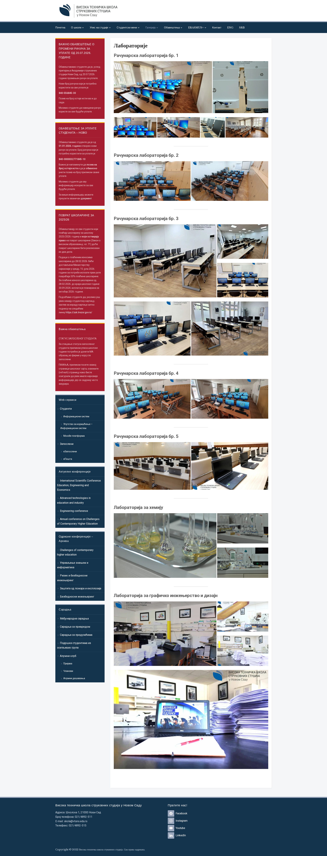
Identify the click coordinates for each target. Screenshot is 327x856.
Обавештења (172, 27)
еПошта (67, 459)
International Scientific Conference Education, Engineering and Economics (79, 485)
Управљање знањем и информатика (72, 565)
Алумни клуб (68, 656)
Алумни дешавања (74, 678)
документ (86, 198)
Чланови (68, 671)
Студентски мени (127, 27)
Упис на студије (99, 27)
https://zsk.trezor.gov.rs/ (79, 312)
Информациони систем (76, 416)
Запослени (66, 444)
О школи (76, 27)
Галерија (150, 27)
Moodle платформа (74, 435)
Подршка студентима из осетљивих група (74, 645)
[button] (163, 87)
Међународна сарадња (74, 618)
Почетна (60, 27)
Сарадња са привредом (75, 626)
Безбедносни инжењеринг (77, 596)
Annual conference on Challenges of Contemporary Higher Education (78, 521)
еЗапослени (70, 451)
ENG (230, 27)
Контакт (216, 27)
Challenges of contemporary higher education (75, 552)
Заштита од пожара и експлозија (80, 588)
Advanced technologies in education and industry (74, 500)
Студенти (66, 408)
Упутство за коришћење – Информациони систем (76, 426)
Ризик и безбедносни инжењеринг (72, 578)
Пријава (67, 663)
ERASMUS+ (196, 27)
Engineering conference (74, 511)
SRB (242, 27)
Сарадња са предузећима (76, 634)
